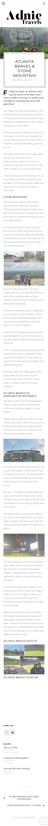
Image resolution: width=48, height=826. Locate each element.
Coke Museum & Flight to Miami (24, 805)
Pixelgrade (31, 817)
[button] (13, 257)
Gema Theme (18, 817)
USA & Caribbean (24, 787)
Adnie (26, 80)
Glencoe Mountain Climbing (16, 768)
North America (17, 80)
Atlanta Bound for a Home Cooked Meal (24, 798)
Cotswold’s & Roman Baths (15, 758)
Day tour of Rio (10, 748)
